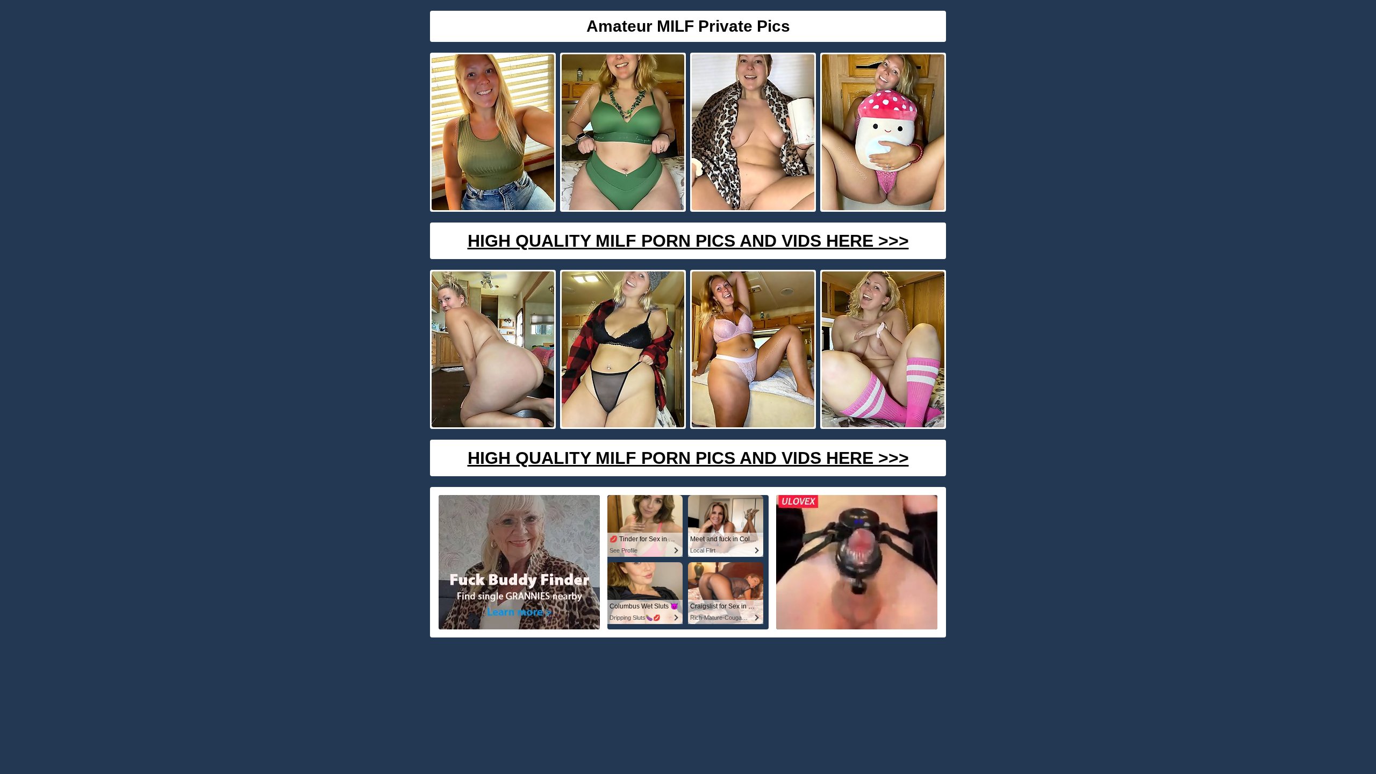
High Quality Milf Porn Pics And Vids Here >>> (688, 240)
